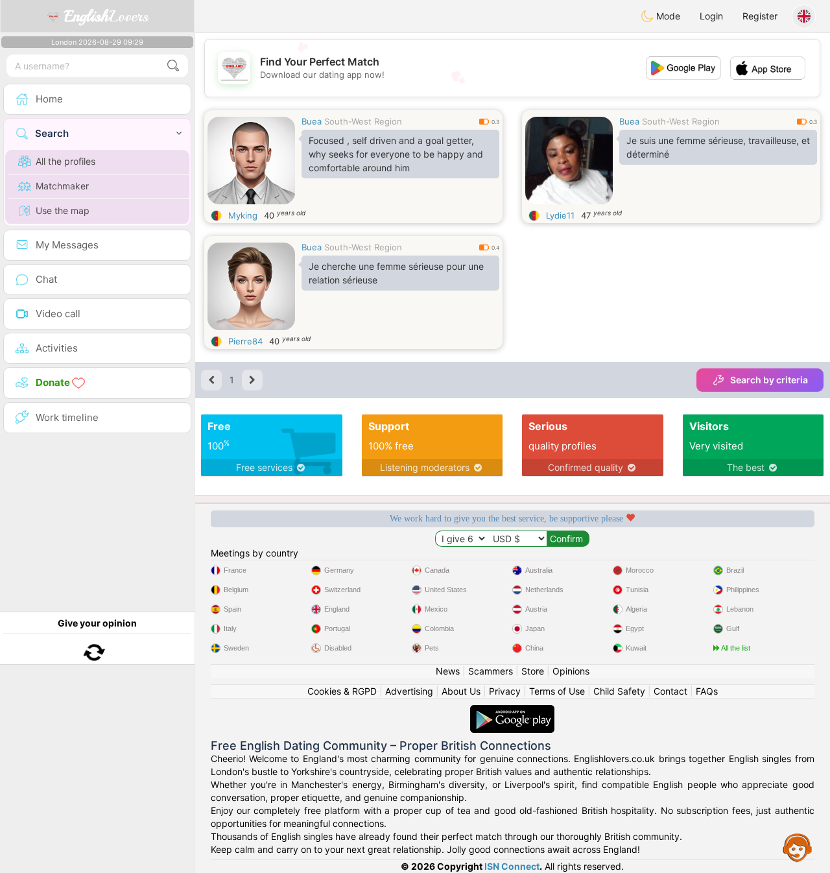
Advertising (409, 691)
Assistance (797, 847)
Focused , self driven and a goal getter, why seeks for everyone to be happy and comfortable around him (396, 154)
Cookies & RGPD (342, 691)
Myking (242, 215)
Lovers (106, 16)
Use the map (62, 210)
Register (759, 15)
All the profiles (65, 161)
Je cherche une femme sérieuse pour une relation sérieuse (396, 273)
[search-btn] (173, 65)
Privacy (505, 691)
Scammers (490, 670)
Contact (670, 691)
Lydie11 (560, 215)
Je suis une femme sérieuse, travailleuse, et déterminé (718, 147)
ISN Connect (512, 866)
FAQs (707, 691)
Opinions (570, 670)
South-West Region (363, 121)
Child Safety (619, 691)
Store (532, 670)
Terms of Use (557, 691)
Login (711, 15)
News (448, 670)
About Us (461, 691)
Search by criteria (769, 379)
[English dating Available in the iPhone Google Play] (512, 711)
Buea (312, 121)
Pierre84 (245, 341)
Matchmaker (62, 185)
